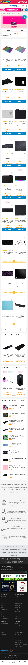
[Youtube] (15, 655)
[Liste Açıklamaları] (25, 334)
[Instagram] (12, 655)
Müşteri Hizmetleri (5, 625)
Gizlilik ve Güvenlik (19, 630)
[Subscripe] (26, 572)
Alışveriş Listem (4, 634)
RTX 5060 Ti (17, 601)
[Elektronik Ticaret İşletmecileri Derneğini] (14, 562)
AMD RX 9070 (18, 607)
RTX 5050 (17, 596)
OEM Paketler (4, 596)
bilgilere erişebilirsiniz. (19, 538)
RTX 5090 (17, 616)
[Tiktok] (18, 655)
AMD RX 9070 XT (19, 605)
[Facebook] (10, 655)
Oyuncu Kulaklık (4, 611)
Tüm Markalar (18, 638)
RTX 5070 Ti (17, 611)
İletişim (16, 623)
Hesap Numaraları (19, 632)
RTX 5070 (17, 609)
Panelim (2, 628)
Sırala (21, 30)
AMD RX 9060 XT (19, 603)
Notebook (3, 599)
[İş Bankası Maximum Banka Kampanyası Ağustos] (14, 21)
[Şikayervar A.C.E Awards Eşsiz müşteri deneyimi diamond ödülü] (8, 586)
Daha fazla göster (5, 618)
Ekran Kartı (3, 607)
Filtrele (8, 30)
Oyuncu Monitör (4, 616)
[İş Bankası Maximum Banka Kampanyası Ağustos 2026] (14, 10)
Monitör (2, 601)
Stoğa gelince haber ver (8, 261)
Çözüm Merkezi (4, 623)
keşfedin (19, 505)
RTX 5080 (17, 614)
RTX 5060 (17, 599)
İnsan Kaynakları (19, 628)
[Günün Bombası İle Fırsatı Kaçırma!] (14, 2)
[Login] (2, 5)
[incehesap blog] (7, 644)
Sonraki (23, 329)
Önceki (4, 329)
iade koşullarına (16, 521)
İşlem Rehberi (18, 640)
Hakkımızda (17, 625)
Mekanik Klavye (4, 609)
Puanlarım (3, 630)
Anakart (2, 603)
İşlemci (2, 605)
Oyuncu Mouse (4, 614)
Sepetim (3, 632)
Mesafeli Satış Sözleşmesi (21, 644)
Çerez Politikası (18, 642)
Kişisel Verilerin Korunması (18, 635)
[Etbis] (22, 586)
